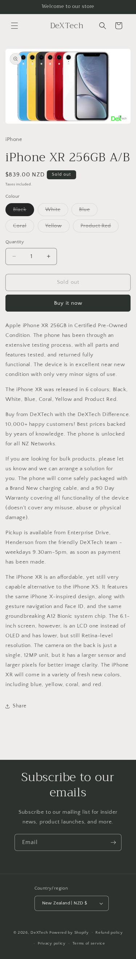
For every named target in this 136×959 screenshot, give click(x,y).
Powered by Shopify (69, 932)
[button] (14, 26)
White (56, 211)
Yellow (57, 227)
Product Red (100, 227)
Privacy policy (52, 943)
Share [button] (19, 706)
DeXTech (39, 932)
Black (23, 211)
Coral (23, 227)
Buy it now (68, 303)
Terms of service (89, 943)
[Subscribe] (113, 842)
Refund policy (109, 932)
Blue (88, 211)
